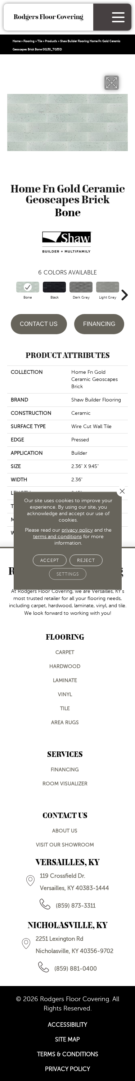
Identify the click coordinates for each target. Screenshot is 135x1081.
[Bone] (27, 287)
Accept (49, 560)
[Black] (54, 287)
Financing (99, 324)
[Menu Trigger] (118, 17)
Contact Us (39, 324)
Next (124, 291)
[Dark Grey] (81, 287)
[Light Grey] (107, 287)
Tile (39, 41)
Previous (10, 291)
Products (51, 41)
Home (17, 41)
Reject (86, 560)
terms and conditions (57, 536)
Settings (68, 573)
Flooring (29, 41)
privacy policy (77, 529)
